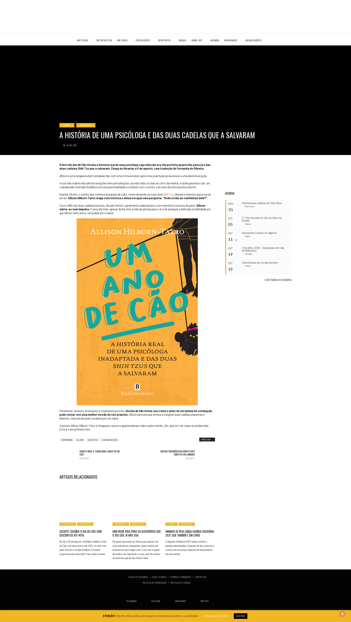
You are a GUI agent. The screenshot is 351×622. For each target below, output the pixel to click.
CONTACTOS (200, 577)
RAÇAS (182, 40)
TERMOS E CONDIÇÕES (181, 577)
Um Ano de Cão (110, 440)
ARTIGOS (122, 40)
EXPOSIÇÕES (143, 40)
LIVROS (67, 125)
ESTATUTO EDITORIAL (138, 577)
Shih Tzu (169, 194)
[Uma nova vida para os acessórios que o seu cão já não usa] (137, 500)
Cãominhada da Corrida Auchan (260, 263)
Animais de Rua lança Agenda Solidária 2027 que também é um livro (189, 533)
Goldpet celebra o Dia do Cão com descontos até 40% (80, 533)
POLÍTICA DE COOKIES (181, 582)
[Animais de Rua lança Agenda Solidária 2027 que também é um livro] (190, 500)
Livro (81, 440)
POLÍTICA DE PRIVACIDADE (155, 582)
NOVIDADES (230, 40)
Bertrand (67, 440)
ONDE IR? (197, 40)
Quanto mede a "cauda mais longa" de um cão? (100, 455)
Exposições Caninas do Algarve (259, 233)
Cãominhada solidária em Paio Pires (262, 203)
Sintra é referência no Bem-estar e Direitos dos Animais (177, 455)
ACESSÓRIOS (67, 524)
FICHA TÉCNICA (159, 577)
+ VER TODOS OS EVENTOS (278, 280)
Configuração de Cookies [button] (216, 615)
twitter (204, 601)
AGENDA (214, 40)
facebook (131, 601)
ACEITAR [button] (240, 615)
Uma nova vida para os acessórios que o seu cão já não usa (136, 533)
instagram (180, 601)
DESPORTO (164, 40)
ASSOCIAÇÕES (254, 40)
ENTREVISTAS (104, 40)
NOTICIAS (82, 40)
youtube (155, 601)
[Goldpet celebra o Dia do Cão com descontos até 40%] (84, 500)
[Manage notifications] (342, 614)
